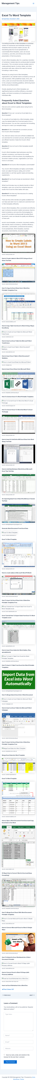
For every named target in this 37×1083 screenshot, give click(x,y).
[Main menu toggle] (33, 3)
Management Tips (10, 3)
